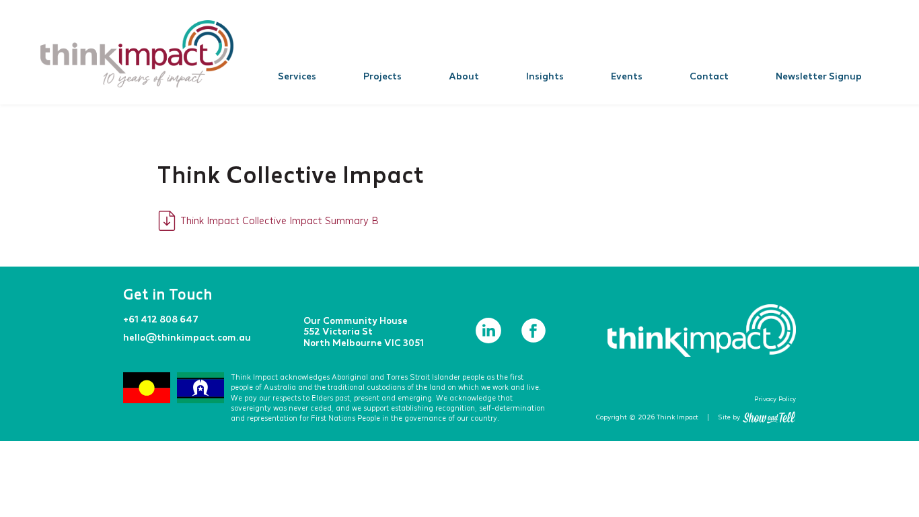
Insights (545, 75)
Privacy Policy (775, 399)
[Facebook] (533, 339)
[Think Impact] (136, 54)
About (464, 75)
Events (626, 75)
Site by (729, 417)
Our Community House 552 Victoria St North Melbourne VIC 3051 (363, 330)
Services (297, 75)
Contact (709, 75)
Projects (382, 75)
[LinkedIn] (489, 339)
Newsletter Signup (819, 75)
